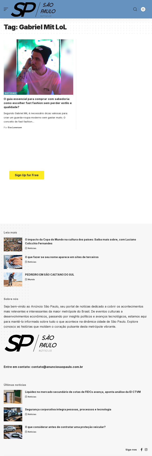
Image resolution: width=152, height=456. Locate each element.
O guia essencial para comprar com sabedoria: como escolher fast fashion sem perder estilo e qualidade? (38, 103)
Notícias (10, 93)
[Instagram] (146, 449)
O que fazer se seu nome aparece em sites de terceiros (62, 257)
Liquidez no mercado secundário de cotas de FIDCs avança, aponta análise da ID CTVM (83, 391)
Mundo (31, 279)
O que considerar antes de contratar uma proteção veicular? (65, 426)
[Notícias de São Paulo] (34, 9)
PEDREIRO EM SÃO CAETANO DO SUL (49, 274)
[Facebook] (141, 449)
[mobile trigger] (7, 9)
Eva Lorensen (15, 127)
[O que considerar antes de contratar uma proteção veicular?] (13, 432)
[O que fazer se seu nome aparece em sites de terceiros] (13, 262)
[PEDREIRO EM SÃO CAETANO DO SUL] (13, 279)
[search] (135, 9)
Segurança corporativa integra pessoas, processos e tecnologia (68, 409)
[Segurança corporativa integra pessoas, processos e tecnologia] (13, 414)
